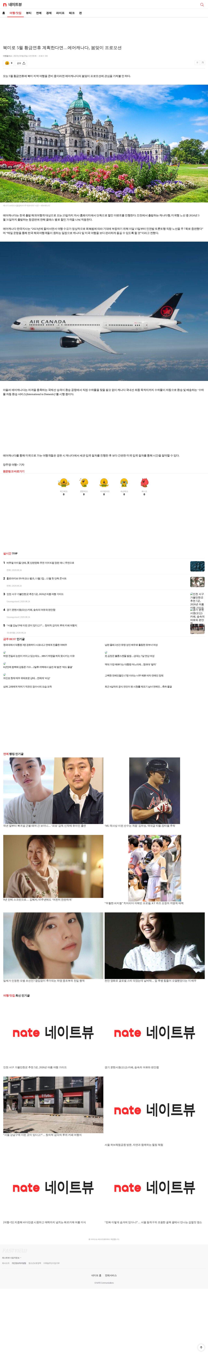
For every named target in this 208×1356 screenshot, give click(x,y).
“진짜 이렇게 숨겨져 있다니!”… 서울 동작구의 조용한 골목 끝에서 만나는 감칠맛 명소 (153, 1214)
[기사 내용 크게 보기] (202, 63)
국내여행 (11, 633)
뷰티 (29, 13)
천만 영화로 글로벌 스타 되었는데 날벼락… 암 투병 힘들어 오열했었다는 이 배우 (150, 972)
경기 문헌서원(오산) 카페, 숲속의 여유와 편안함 (31, 610)
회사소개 (5, 1255)
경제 (49, 13)
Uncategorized (13, 601)
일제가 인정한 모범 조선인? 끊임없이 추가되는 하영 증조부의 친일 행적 (44, 972)
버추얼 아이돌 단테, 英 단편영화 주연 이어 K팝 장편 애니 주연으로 (40, 563)
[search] (202, 4)
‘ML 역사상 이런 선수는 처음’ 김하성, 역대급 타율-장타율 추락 (140, 818)
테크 (72, 13)
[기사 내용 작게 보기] (197, 64)
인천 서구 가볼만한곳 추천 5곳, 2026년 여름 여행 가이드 (35, 594)
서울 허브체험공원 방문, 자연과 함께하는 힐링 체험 (134, 1137)
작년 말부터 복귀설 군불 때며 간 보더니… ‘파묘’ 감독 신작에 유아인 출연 (44, 818)
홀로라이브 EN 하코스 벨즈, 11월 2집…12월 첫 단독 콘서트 (36, 578)
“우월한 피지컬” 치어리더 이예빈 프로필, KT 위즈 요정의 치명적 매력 (144, 895)
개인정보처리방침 (19, 1255)
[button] (201, 1347)
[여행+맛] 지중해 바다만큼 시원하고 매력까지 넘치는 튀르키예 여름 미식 (44, 1214)
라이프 (60, 13)
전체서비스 (111, 1267)
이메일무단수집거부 (51, 1255)
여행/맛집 (15, 13)
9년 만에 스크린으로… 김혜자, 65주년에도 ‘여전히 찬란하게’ (37, 891)
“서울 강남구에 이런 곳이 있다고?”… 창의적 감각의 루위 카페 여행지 (42, 625)
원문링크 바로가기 (14, 471)
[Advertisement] (104, 29)
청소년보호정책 (34, 1255)
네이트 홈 (96, 1267)
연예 (39, 13)
